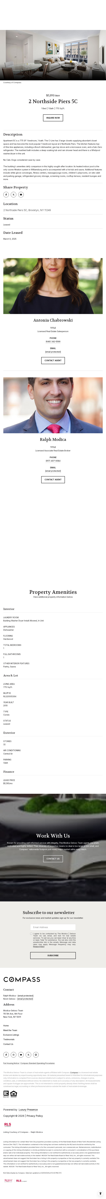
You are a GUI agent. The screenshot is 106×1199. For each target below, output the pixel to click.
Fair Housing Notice (11, 1063)
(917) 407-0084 (53, 461)
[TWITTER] (28, 1055)
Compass (74, 1072)
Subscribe (53, 955)
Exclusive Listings (11, 1035)
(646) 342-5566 (53, 341)
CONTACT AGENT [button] (53, 360)
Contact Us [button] (53, 859)
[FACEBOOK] (6, 1055)
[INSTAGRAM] (13, 1055)
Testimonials (8, 1039)
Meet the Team (10, 1030)
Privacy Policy (38, 946)
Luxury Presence (28, 1109)
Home (6, 1025)
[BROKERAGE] (36, 1055)
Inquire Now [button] (53, 118)
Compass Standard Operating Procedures (38, 1063)
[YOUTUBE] (21, 1055)
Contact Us (8, 1044)
